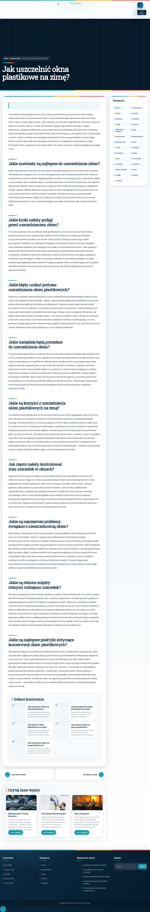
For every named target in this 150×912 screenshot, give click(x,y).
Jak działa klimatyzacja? (53, 813)
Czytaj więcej (15, 832)
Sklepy (134, 153)
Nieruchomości (137, 136)
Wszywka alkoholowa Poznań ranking (96, 876)
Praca (134, 142)
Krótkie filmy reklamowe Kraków (94, 865)
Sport (118, 158)
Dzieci (118, 113)
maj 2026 (7, 874)
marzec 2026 (8, 883)
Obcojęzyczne (121, 142)
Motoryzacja (120, 136)
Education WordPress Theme (75, 903)
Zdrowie (119, 180)
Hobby (118, 124)
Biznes (118, 108)
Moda (134, 130)
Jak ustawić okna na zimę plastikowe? (80, 726)
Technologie (136, 158)
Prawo (118, 147)
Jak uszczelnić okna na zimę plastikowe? (38, 708)
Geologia (135, 119)
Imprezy (135, 124)
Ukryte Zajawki (121, 169)
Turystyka (135, 164)
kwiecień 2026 (9, 878)
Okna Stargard (81, 813)
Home (6, 58)
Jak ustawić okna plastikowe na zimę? (37, 726)
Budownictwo (15, 58)
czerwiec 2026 (9, 870)
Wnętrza (135, 175)
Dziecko (135, 113)
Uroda (134, 169)
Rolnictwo (119, 153)
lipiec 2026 (7, 865)
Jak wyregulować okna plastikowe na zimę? (82, 708)
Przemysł (135, 147)
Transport (119, 164)
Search (142, 866)
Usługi (118, 175)
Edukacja (119, 119)
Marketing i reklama (120, 130)
